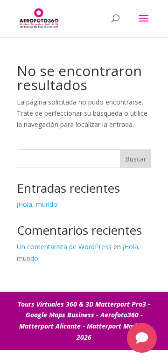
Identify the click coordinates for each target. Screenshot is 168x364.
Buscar (135, 158)
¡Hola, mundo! (38, 204)
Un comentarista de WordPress (64, 246)
